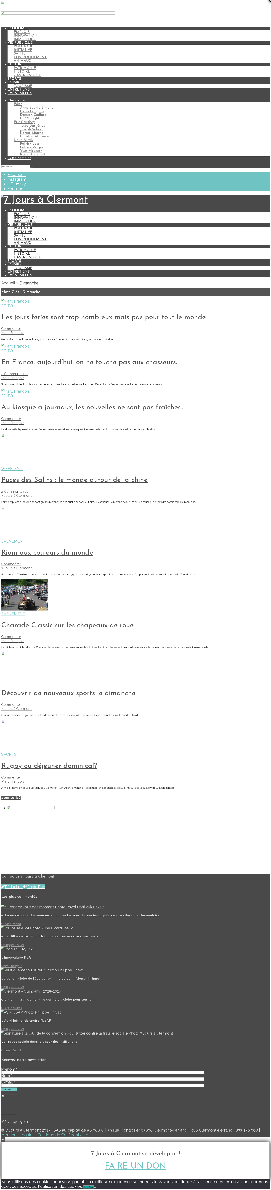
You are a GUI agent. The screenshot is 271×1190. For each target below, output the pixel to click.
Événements (20, 93)
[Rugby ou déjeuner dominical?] (24, 749)
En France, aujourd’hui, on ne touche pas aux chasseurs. (89, 362)
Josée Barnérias (32, 126)
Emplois (22, 32)
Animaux (22, 61)
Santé (20, 53)
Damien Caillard (33, 115)
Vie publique (20, 43)
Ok (85, 1187)
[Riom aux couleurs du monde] (24, 536)
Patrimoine (25, 68)
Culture (16, 64)
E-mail (8, 1082)
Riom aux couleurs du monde (47, 552)
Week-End (12, 468)
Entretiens (19, 90)
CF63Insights (30, 118)
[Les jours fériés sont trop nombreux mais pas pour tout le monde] (16, 301)
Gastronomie (27, 75)
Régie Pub (36, 886)
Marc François (12, 333)
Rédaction (14, 886)
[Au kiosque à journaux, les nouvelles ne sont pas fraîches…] (16, 391)
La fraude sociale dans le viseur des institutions (39, 1042)
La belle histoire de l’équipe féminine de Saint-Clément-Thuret (50, 978)
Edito (18, 104)
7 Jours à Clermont (16, 495)
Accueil (8, 283)
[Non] (95, 1187)
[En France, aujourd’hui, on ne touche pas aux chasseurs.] (16, 346)
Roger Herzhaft (32, 154)
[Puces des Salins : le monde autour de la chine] (24, 463)
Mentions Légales (18, 1134)
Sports (14, 79)
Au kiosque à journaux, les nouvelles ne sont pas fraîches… (92, 407)
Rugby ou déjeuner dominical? (49, 766)
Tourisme (23, 86)
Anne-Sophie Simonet (37, 108)
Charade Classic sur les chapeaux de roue (67, 625)
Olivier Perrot (11, 924)
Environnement (30, 57)
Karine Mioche (31, 133)
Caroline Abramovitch (37, 136)
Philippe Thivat (12, 945)
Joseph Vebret (31, 129)
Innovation (25, 35)
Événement (13, 541)
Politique (23, 46)
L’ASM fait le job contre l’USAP (26, 1021)
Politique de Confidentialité (63, 1134)
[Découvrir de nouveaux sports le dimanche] (24, 681)
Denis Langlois (32, 111)
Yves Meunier (31, 151)
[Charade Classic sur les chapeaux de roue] (24, 609)
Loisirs (14, 82)
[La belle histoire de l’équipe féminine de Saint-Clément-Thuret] (42, 970)
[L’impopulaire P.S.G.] (18, 949)
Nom (6, 1075)
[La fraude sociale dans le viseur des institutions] (87, 1033)
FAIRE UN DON (135, 1166)
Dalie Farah (23, 140)
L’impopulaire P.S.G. (16, 957)
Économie (18, 28)
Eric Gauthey (24, 122)
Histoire (22, 71)
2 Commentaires (14, 374)
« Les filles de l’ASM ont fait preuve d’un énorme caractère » (49, 936)
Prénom (9, 1069)
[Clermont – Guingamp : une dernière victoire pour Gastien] (31, 991)
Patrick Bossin (31, 144)
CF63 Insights (11, 1008)
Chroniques (17, 100)
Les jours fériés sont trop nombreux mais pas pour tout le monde (103, 317)
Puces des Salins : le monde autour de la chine (74, 480)
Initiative (23, 50)
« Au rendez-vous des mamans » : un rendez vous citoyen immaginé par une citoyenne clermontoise (80, 915)
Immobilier (25, 39)
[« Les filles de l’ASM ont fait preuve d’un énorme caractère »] (37, 928)
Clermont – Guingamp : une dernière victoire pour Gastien (47, 999)
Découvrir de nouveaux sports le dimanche (68, 693)
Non (91, 1187)
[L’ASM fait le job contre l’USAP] (31, 1012)
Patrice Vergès (31, 147)
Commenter (11, 329)
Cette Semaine (19, 158)
